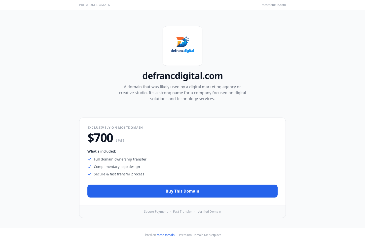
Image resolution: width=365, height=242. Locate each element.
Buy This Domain (182, 191)
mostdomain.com (274, 5)
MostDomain (166, 235)
